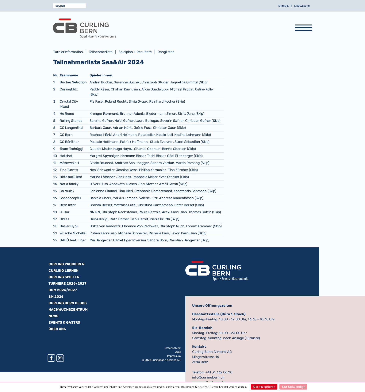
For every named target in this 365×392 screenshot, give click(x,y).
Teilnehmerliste (101, 52)
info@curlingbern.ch (208, 377)
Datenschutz (173, 348)
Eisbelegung (302, 6)
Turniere (283, 6)
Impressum (174, 356)
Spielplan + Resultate (135, 52)
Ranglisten (166, 52)
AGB (178, 352)
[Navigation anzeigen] (303, 28)
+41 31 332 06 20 (218, 372)
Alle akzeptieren (264, 387)
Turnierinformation (68, 52)
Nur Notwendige (293, 387)
